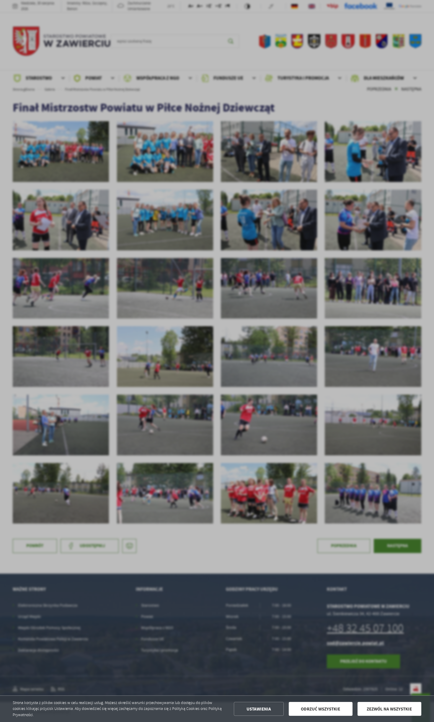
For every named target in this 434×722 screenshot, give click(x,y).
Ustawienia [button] (259, 709)
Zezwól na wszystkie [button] (389, 709)
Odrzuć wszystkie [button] (320, 709)
